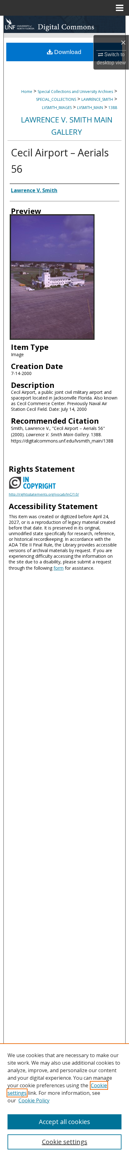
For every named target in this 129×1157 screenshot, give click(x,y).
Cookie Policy (33, 1100)
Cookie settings (64, 1142)
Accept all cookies (64, 1121)
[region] (64, 1100)
